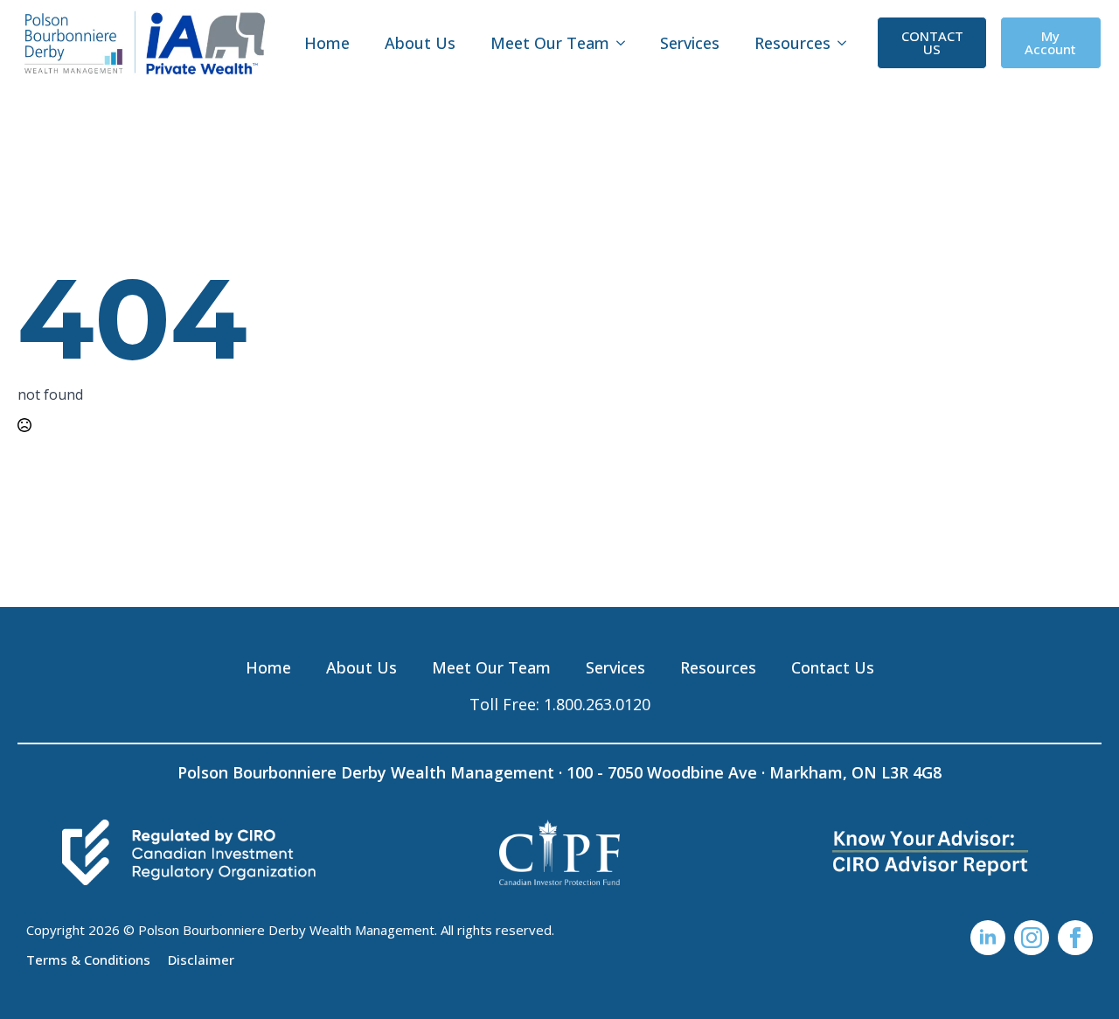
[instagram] (1031, 937)
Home (327, 42)
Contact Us (832, 667)
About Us (420, 42)
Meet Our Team (549, 42)
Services (689, 42)
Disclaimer (201, 959)
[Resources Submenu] (847, 42)
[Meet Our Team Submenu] (626, 42)
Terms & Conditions (88, 959)
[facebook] (1075, 937)
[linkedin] (987, 937)
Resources (792, 42)
